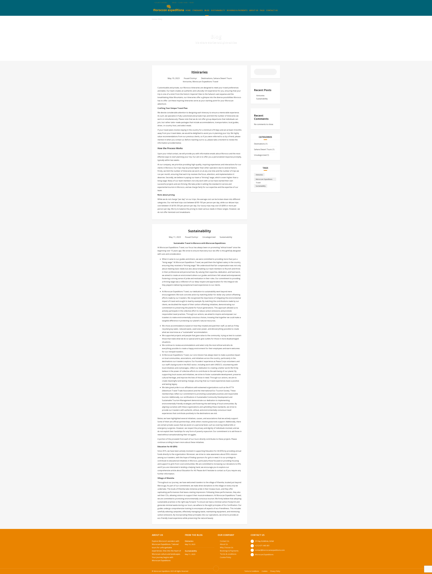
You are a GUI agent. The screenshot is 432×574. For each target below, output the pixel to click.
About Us (253, 10)
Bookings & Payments (237, 10)
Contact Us (272, 10)
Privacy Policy (275, 571)
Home (188, 10)
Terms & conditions (228, 554)
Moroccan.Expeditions (264, 554)
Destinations (207, 78)
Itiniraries (199, 72)
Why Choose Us (226, 547)
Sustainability (218, 10)
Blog (207, 10)
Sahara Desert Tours (222, 78)
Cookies (265, 571)
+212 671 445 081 (262, 545)
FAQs (262, 10)
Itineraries (197, 10)
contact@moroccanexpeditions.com (270, 550)
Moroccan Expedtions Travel (205, 81)
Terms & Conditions (251, 571)
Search (273, 72)
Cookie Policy (225, 557)
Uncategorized (209, 237)
